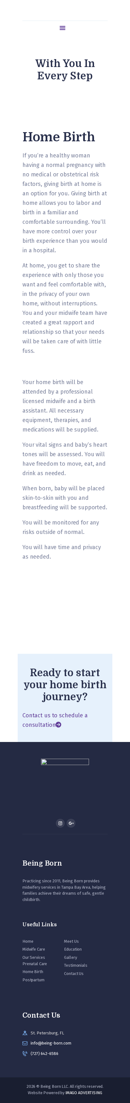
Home (27, 941)
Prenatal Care (34, 963)
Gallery (70, 957)
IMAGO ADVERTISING (83, 1092)
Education (73, 949)
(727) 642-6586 (44, 1053)
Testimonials (75, 965)
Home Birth (32, 971)
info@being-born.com (51, 1043)
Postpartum (33, 979)
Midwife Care (33, 949)
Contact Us (74, 973)
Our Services (33, 957)
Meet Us (71, 941)
